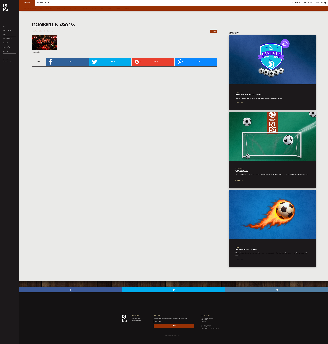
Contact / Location (8, 61)
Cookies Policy (136, 318)
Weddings (127, 8)
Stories (109, 8)
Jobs (65, 8)
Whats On (6, 34)
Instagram (276, 289)
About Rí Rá (7, 47)
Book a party (308, 2)
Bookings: (292, 3)
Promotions (83, 8)
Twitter (173, 289)
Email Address (158, 321)
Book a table (319, 2)
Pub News (93, 8)
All (41, 8)
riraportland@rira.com (212, 328)
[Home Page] (5, 8)
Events (58, 8)
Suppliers (117, 8)
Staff (101, 8)
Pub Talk (6, 51)
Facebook (70, 289)
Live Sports (73, 8)
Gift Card (5, 59)
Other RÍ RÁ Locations (43, 2)
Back (214, 31)
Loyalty (5, 43)
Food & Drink (7, 30)
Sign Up (174, 326)
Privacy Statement (137, 320)
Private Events (8, 39)
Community (48, 8)
